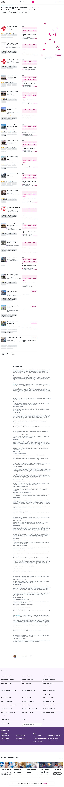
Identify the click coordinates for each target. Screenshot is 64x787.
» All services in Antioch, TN (28, 724)
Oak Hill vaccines (4, 740)
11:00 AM (29, 261)
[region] (52, 37)
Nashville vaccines (5, 738)
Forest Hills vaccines (20, 735)
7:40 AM (24, 63)
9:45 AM (29, 47)
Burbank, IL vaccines (37, 737)
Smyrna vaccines (19, 740)
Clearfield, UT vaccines (38, 741)
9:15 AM (34, 44)
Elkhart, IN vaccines (37, 735)
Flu (43, 386)
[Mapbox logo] (42, 50)
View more (24, 32)
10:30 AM (24, 261)
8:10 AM (24, 175)
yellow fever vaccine (18, 586)
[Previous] (60, 758)
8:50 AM (24, 30)
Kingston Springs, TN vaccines (54, 735)
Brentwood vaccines (5, 735)
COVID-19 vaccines (22, 413)
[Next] (62, 758)
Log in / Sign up (59, 1)
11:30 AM (34, 261)
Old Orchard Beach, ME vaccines (40, 738)
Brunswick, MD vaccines (53, 738)
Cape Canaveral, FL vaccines (39, 740)
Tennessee (5, 5)
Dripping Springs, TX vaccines (54, 737)
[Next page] (15, 354)
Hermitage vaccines (5, 737)
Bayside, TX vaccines (52, 740)
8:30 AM (29, 28)
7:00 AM (24, 61)
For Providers (50, 1)
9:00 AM (29, 30)
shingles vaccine (18, 498)
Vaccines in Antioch (10, 5)
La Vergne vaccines (20, 737)
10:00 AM (35, 47)
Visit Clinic (34, 291)
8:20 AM (24, 28)
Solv (2, 5)
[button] (50, 40)
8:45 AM (34, 77)
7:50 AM (29, 63)
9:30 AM (24, 47)
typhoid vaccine (17, 615)
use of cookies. (45, 783)
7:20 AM (34, 61)
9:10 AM (34, 30)
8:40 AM (34, 28)
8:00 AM (34, 63)
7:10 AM (29, 61)
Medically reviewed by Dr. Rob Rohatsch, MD (24, 656)
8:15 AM (24, 93)
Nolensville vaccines (20, 738)
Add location (58, 55)
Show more (35, 38)
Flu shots (15, 384)
